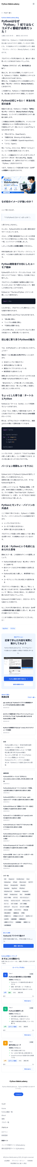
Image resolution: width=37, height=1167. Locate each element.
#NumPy (22, 885)
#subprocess (13, 894)
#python (5, 628)
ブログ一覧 (5, 1122)
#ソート (6, 903)
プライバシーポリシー (18, 1161)
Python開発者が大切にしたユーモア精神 (18, 750)
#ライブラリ (18, 910)
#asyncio (11, 879)
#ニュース (14, 907)
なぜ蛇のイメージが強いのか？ (15, 747)
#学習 (22, 913)
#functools (23, 882)
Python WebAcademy (10, 4)
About (4, 1115)
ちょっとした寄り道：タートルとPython (18, 755)
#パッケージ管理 (24, 907)
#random (17, 891)
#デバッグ (7, 907)
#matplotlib (14, 885)
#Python (22, 888)
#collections (20, 879)
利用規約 (30, 1161)
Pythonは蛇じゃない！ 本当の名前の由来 (18, 745)
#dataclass (7, 882)
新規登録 (5, 1135)
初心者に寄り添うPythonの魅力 (15, 752)
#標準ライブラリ (8, 922)
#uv (21, 894)
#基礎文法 (16, 913)
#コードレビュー (24, 897)
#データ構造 (23, 903)
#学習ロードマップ (18, 916)
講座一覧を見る (18, 946)
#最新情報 (13, 919)
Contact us (18, 1094)
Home (4, 1108)
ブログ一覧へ (7, 13)
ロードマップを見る (18, 967)
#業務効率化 (22, 919)
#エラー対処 (7, 897)
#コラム (13, 628)
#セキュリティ (26, 900)
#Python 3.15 (8, 891)
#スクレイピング (15, 900)
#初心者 (26, 910)
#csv (28, 879)
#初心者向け (7, 913)
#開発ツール (27, 922)
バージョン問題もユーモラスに (15, 757)
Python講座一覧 (7, 1112)
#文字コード (29, 916)
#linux (6, 885)
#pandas (6, 888)
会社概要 (7, 1161)
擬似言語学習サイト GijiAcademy (13, 1148)
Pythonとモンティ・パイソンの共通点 (17, 760)
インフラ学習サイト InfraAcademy (13, 1145)
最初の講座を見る (18, 684)
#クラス (15, 897)
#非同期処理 (7, 925)
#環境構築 (18, 922)
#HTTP (31, 882)
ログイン (5, 1132)
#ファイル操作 (8, 910)
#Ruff (5, 894)
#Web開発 (27, 894)
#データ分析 (14, 903)
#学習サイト (7, 916)
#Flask (15, 882)
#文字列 (6, 919)
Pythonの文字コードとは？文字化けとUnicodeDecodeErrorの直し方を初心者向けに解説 (18, 778)
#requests (25, 891)
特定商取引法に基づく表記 (18, 1163)
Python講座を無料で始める (17, 679)
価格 (3, 1119)
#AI (5, 879)
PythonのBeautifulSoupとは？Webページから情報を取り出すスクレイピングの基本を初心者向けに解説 (18, 836)
